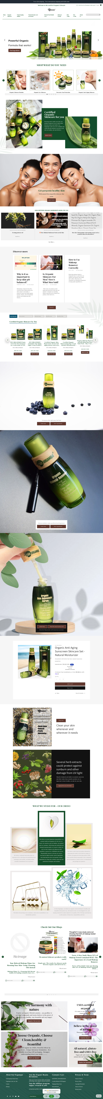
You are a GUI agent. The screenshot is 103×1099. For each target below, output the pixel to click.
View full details (79, 693)
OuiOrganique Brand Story (12, 1078)
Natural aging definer (20, 15)
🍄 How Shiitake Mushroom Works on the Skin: (51, 232)
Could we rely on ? (85, 1037)
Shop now (61, 720)
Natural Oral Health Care (49, 15)
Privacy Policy (78, 1081)
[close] (101, 1)
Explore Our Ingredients (85, 1062)
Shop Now (51, 200)
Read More (17, 236)
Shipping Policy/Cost (57, 1084)
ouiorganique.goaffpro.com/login (36, 1089)
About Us (81, 15)
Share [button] (58, 693)
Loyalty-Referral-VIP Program (59, 1081)
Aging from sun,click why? (65, 785)
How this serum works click (57, 626)
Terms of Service (79, 1078)
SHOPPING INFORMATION (59, 1078)
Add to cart (18, 353)
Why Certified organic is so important (85, 1016)
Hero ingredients (58, 423)
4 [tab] (53, 94)
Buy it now (70, 688)
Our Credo (74, 15)
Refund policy (78, 1089)
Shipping (70, 668)
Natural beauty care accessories (33, 15)
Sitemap (8, 1086)
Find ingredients (15, 50)
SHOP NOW (48, 135)
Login (97, 5)
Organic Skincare (9, 15)
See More (51, 242)
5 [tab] (55, 94)
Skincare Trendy (60, 15)
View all (52, 307)
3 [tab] (51, 94)
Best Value (68, 15)
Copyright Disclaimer (80, 1084)
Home (4, 15)
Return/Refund (55, 1086)
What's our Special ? (34, 1057)
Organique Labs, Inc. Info (11, 1081)
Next (95, 340)
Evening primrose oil (17, 232)
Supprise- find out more (34, 1021)
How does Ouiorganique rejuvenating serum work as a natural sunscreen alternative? (85, 233)
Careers (7, 1084)
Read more (32, 976)
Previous (7, 340)
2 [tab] (49, 94)
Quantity (57, 676)
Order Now (43, 423)
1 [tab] (47, 94)
